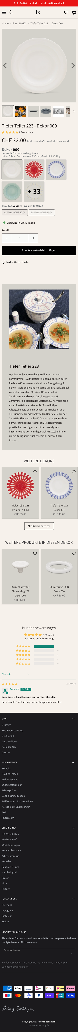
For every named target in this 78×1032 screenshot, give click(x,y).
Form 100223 (19, 23)
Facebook (7, 905)
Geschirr (6, 725)
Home (5, 23)
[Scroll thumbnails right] (73, 111)
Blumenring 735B (59, 587)
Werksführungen (11, 845)
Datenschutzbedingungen (15, 967)
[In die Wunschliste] (35, 472)
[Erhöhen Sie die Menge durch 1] (33, 238)
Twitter (6, 921)
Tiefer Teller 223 (39, 23)
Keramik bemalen (11, 850)
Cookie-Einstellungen (13, 796)
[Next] (72, 65)
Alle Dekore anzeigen (39, 526)
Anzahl (5, 230)
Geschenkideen (10, 741)
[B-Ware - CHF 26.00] (42, 217)
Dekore (6, 752)
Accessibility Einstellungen (16, 807)
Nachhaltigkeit (9, 872)
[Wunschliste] (66, 12)
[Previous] (5, 65)
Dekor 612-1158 (20, 510)
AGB (4, 812)
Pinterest (7, 916)
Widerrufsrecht (10, 779)
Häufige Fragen (10, 774)
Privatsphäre (9, 790)
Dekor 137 (59, 510)
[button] (10, 132)
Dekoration (8, 736)
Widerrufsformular (12, 785)
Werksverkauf (9, 839)
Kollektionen (9, 747)
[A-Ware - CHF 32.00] (15, 217)
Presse (5, 878)
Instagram (7, 910)
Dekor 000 (20, 596)
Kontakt (6, 768)
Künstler (6, 861)
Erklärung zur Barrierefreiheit (17, 801)
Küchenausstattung (12, 730)
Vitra (4, 883)
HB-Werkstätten (10, 834)
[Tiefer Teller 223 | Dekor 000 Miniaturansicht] (8, 111)
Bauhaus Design (10, 867)
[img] (9, 684)
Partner (6, 889)
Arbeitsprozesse (10, 856)
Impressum (8, 818)
